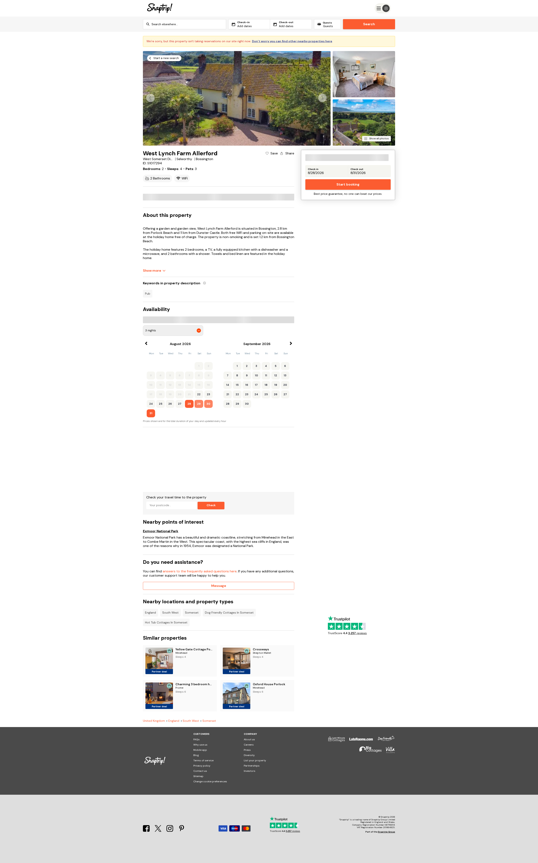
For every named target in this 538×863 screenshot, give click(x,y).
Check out (357, 169)
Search (369, 24)
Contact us (200, 771)
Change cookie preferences (210, 781)
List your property (255, 760)
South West (170, 612)
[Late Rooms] (359, 741)
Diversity (249, 755)
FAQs (196, 739)
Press (247, 750)
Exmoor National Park (160, 531)
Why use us (200, 744)
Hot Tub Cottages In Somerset (166, 622)
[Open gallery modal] (237, 98)
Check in (313, 169)
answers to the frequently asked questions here (200, 571)
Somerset (192, 612)
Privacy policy (201, 765)
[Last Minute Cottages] (334, 741)
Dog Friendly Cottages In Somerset (229, 612)
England (150, 612)
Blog (196, 755)
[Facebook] (146, 830)
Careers (249, 744)
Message (218, 586)
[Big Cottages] (368, 752)
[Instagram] (170, 830)
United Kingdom (154, 721)
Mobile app (200, 750)
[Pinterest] (181, 830)
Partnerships (252, 765)
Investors (249, 771)
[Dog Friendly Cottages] (384, 741)
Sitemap (198, 776)
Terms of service (203, 760)
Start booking (348, 184)
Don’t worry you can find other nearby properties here (292, 41)
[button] (322, 98)
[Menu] (383, 8)
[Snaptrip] (159, 8)
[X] (158, 830)
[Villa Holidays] (388, 752)
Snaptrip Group (386, 831)
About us (249, 739)
